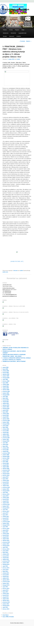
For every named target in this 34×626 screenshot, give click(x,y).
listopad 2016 (6, 525)
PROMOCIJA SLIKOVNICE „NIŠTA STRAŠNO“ (14, 361)
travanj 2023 (6, 415)
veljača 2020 (6, 466)
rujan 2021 (5, 442)
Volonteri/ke (13, 33)
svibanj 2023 (6, 413)
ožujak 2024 (6, 401)
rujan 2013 (5, 586)
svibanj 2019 (6, 480)
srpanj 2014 (5, 569)
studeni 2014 (6, 562)
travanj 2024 (6, 400)
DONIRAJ (19, 36)
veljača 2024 (6, 403)
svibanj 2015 (6, 554)
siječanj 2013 (6, 600)
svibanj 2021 (6, 448)
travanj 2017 (6, 518)
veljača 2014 (6, 578)
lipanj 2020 (5, 461)
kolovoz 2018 (6, 494)
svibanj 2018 (6, 497)
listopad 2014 (6, 564)
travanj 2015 (6, 556)
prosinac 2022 (6, 420)
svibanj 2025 (6, 384)
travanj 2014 (6, 574)
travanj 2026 (6, 372)
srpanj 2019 (5, 477)
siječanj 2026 (6, 374)
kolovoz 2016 (6, 528)
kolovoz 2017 (6, 511)
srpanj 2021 (5, 444)
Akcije (23, 29)
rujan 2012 (5, 607)
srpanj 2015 (5, 550)
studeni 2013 (6, 583)
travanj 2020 (6, 463)
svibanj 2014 (6, 573)
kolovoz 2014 (6, 568)
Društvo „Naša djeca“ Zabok (16, 9)
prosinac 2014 (6, 561)
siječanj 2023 (6, 419)
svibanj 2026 (6, 370)
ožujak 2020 (6, 465)
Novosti (15, 270)
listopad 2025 (6, 377)
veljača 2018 (6, 502)
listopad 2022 (6, 424)
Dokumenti (11, 36)
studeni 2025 (6, 376)
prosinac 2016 (6, 521)
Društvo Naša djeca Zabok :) (17, 623)
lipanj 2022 (5, 427)
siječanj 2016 (6, 540)
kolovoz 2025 (6, 381)
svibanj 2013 (6, 593)
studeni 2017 (6, 506)
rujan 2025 (5, 379)
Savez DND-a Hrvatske (8, 616)
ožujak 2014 (6, 576)
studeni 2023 (6, 407)
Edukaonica (5, 33)
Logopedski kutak (22, 33)
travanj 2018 (6, 499)
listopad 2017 (6, 508)
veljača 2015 (6, 559)
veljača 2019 (6, 485)
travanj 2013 (6, 595)
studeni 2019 (6, 472)
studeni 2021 (6, 439)
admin (18, 59)
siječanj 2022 (6, 436)
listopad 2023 (6, 408)
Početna (5, 29)
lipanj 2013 (5, 592)
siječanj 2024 (6, 405)
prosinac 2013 (6, 581)
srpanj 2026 (5, 367)
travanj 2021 (6, 449)
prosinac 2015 (6, 542)
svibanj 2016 (6, 533)
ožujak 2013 (6, 597)
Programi (17, 29)
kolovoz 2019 (6, 475)
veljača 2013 (6, 598)
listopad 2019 (6, 473)
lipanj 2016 (5, 532)
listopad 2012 (6, 605)
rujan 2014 (5, 566)
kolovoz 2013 (6, 588)
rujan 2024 (5, 396)
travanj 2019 (6, 482)
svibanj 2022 (6, 429)
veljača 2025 (6, 388)
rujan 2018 (5, 492)
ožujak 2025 (6, 386)
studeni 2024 (6, 393)
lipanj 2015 (5, 552)
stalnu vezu (5, 272)
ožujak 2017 (6, 520)
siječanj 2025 (6, 389)
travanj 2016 (6, 535)
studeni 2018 (6, 489)
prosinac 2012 (6, 602)
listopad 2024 (6, 395)
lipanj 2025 (5, 383)
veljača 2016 (6, 538)
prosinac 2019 (6, 470)
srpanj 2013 (5, 590)
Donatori (5, 36)
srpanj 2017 (5, 513)
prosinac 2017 (6, 504)
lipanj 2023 (5, 412)
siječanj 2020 (6, 468)
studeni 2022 (6, 422)
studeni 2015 (6, 544)
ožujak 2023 (6, 417)
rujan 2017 (5, 509)
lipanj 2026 (5, 369)
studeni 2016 (6, 523)
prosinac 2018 (6, 487)
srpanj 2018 (5, 496)
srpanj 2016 (5, 530)
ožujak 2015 (6, 557)
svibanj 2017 (6, 516)
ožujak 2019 (6, 484)
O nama (11, 29)
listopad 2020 (6, 456)
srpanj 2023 (5, 410)
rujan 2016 (5, 526)
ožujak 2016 (6, 537)
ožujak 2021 (6, 451)
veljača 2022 (6, 434)
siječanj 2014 (6, 580)
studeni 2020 (6, 454)
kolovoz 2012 (6, 609)
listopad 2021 (6, 441)
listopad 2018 (6, 490)
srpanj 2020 (5, 460)
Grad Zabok (5, 615)
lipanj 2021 (5, 446)
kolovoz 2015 (6, 549)
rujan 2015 (5, 547)
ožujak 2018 (6, 501)
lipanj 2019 (5, 478)
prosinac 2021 (6, 437)
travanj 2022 (6, 430)
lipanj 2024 (5, 398)
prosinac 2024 (6, 391)
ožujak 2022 (6, 432)
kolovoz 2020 (6, 458)
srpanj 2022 (5, 425)
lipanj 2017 (5, 515)
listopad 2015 (6, 545)
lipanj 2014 (5, 571)
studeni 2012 (6, 604)
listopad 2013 (6, 585)
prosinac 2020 (6, 453)
